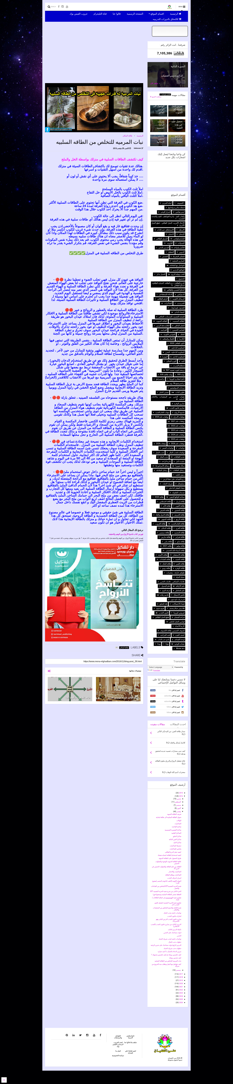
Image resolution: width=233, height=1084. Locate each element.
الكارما (182, 339)
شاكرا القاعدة (176, 827)
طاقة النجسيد (179, 533)
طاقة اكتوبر (180, 506)
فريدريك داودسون (178, 599)
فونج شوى (160, 608)
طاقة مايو (181, 541)
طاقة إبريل (180, 501)
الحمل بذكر (161, 274)
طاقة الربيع (180, 519)
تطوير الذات (180, 392)
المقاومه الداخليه (178, 348)
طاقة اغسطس (165, 501)
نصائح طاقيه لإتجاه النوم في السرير (122, 697)
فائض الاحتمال (179, 595)
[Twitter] (80, 1035)
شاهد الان (154, 83)
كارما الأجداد (180, 626)
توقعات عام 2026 (178, 444)
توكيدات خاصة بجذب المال (172, 913)
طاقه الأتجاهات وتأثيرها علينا (77, 697)
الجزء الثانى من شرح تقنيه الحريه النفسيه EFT (165, 891)
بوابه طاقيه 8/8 (166, 374)
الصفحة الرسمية (135, 13)
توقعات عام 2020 (162, 417)
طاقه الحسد (180, 559)
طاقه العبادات (165, 559)
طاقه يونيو (166, 568)
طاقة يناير (168, 541)
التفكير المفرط (179, 256)
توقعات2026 (161, 444)
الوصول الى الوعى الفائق (159, 109)
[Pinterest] (67, 1035)
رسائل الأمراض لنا (162, 466)
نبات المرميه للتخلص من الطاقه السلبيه (168, 961)
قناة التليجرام (100, 13)
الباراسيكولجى (179, 239)
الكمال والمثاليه (168, 339)
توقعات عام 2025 (178, 439)
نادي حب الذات (163, 639)
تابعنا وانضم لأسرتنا (130, 1037)
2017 (181, 974)
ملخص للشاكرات (175, 849)
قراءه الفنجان (179, 617)
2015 (181, 793)
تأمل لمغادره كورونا (177, 379)
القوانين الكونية (169, 334)
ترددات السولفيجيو (177, 388)
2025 (181, 999)
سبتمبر (178, 805)
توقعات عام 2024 (178, 435)
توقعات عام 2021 (178, 421)
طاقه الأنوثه (162, 555)
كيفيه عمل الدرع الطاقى (173, 852)
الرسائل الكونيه (179, 299)
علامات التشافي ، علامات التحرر (172, 582)
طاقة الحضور (179, 510)
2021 (181, 987)
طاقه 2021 (167, 546)
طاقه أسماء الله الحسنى (175, 550)
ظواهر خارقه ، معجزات (175, 573)
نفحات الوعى (179, 644)
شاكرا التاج (177, 842)
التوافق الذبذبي (179, 270)
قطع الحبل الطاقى (162, 617)
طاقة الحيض (164, 510)
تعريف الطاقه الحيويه (174, 814)
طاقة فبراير (180, 537)
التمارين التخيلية (178, 261)
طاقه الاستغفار (179, 555)
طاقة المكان (127, 136)
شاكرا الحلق (177, 836)
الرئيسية (174, 13)
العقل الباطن (180, 325)
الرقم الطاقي (162, 299)
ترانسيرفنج (160, 379)
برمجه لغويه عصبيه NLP (175, 370)
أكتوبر (179, 808)
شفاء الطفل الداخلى (177, 488)
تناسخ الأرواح (179, 412)
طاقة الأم (167, 506)
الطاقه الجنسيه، (178, 321)
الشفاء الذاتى (179, 312)
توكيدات (181, 448)
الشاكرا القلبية (176, 833)
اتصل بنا (118, 1051)
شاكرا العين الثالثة (175, 839)
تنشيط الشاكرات (175, 846)
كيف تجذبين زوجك (175, 958)
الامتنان (171, 234)
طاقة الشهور (166, 519)
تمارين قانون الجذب (177, 408)
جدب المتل (160, 452)
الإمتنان (182, 234)
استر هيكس (180, 212)
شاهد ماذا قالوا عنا (130, 1042)
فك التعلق (163, 604)
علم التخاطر (180, 590)
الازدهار (182, 230)
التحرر (179, 936)
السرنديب (181, 303)
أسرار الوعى (165, 212)
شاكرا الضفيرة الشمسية (173, 830)
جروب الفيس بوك (79, 13)
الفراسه (164, 330)
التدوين (182, 252)
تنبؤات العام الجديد (162, 412)
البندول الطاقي (162, 239)
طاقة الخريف (179, 515)
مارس (178, 799)
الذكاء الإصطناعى (165, 294)
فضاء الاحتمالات (178, 604)
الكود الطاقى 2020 (177, 343)
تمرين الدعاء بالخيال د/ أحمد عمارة (169, 951)
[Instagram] (62, 6)
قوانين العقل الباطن (177, 622)
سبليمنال (181, 484)
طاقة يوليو (181, 546)
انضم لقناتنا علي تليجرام (130, 1052)
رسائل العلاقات (179, 470)
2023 (181, 993)
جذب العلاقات (179, 457)
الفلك (182, 334)
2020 (181, 983)
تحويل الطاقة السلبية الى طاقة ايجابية (168, 817)
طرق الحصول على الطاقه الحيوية (170, 858)
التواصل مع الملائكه (177, 265)
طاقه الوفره (180, 568)
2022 (181, 990)
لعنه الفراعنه (165, 635)
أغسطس (177, 802)
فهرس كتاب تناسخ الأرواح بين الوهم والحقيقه (126, 534)
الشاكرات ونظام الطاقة (173, 875)
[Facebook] (58, 6)
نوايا (167, 644)
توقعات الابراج (179, 417)
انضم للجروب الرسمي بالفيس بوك (118, 1044)
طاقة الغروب (160, 524)
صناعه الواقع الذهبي (177, 497)
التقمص (165, 256)
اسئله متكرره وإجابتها (176, 207)
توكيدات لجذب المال (177, 452)
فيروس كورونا (179, 613)
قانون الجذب (164, 613)
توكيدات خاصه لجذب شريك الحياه (170, 939)
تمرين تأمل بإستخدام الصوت (177, 109)
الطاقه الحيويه (161, 321)
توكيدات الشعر (167, 448)
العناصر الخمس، (178, 330)
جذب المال (164, 457)
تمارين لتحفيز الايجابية (161, 138)
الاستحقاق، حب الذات (165, 230)
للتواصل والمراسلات (118, 1037)
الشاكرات (168, 303)
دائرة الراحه (166, 461)
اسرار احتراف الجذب (174, 878)
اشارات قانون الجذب (174, 916)
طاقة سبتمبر (164, 533)
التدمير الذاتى (163, 247)
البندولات (181, 243)
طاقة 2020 (159, 497)
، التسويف (181, 203)
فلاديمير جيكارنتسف (177, 608)
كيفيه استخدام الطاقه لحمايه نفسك (169, 855)
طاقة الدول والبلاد (162, 515)
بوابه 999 (181, 374)
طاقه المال (166, 564)
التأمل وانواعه (165, 94)
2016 (181, 796)
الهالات (179, 820)
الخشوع (182, 279)
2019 (181, 980)
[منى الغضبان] (169, 8)
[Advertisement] (94, 60)
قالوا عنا (117, 13)
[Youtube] (67, 6)
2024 (181, 996)
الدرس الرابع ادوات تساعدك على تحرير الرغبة (166, 945)
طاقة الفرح (180, 528)
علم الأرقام (180, 586)
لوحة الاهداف (179, 639)
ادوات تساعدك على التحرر (172, 933)
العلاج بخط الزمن (163, 325)
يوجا (159, 644)
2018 (181, 977)
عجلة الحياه (180, 577)
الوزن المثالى (171, 361)
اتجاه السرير (167, 203)
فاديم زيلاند (164, 595)
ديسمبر (178, 970)
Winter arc (180, 648)
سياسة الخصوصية (118, 1055)
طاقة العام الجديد (178, 524)
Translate (156, 671)
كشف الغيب (180, 635)
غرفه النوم (166, 590)
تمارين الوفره (179, 403)
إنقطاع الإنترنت (179, 366)
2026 (181, 1002)
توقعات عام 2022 (178, 426)
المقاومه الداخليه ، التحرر (175, 352)
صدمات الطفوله (178, 492)
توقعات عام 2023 (178, 430)
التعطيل (171, 252)
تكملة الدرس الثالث (174, 929)
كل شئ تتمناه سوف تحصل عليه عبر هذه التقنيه (177, 121)
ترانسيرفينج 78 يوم (177, 383)
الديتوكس (181, 294)
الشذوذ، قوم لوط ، (177, 308)
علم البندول (165, 586)
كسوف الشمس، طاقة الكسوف (172, 630)
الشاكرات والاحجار (175, 872)
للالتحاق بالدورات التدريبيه (166, 19)
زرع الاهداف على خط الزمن (174, 479)
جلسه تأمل (180, 461)
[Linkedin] (73, 1035)
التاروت (170, 243)
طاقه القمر (180, 564)
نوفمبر (178, 811)
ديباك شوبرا (180, 466)
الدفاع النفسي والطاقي (176, 290)
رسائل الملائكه (162, 470)
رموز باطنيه (180, 475)
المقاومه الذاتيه (179, 357)
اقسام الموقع (158, 13)
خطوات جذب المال (175, 942)
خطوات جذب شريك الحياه (172, 948)
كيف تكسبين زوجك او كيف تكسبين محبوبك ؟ (166, 955)
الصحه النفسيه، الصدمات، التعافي (172, 317)
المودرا (165, 357)
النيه (183, 361)
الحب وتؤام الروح (178, 274)
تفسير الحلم (164, 392)
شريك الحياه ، (167, 484)
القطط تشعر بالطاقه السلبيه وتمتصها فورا (167, 894)
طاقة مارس (165, 537)
